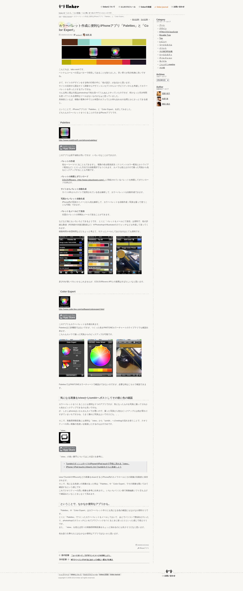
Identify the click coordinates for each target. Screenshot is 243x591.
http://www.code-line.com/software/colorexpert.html (81, 309)
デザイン (163, 28)
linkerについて (76, 574)
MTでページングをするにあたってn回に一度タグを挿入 (92, 560)
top (60, 16)
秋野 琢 (89, 35)
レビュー (79, 35)
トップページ (64, 574)
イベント (163, 48)
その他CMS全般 (166, 51)
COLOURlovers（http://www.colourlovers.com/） (83, 180)
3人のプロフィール (90, 574)
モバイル (163, 61)
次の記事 (144, 20)
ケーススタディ (165, 55)
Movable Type (165, 35)
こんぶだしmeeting (167, 64)
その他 (162, 68)
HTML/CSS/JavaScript (168, 32)
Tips (161, 38)
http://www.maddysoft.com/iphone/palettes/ (78, 140)
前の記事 (135, 20)
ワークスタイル (165, 45)
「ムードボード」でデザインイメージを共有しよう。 (91, 555)
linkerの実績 (104, 574)
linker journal (67, 16)
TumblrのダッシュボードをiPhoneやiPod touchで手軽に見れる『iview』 (98, 464)
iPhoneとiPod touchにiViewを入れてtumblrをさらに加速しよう (94, 467)
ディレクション (165, 58)
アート (162, 25)
